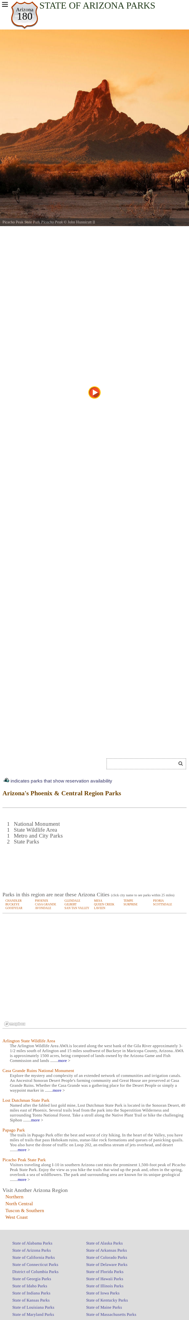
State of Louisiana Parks (33, 1307)
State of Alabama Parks (32, 1243)
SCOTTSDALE (162, 904)
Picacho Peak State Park (24, 1159)
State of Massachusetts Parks (111, 1314)
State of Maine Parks (104, 1307)
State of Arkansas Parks (106, 1250)
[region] (94, 971)
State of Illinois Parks (105, 1286)
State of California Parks (33, 1257)
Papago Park (13, 1130)
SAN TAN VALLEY (76, 908)
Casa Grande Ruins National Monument (38, 1070)
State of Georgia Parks (31, 1278)
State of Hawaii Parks (104, 1278)
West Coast (16, 1217)
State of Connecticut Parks (35, 1264)
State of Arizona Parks (31, 1250)
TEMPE (128, 900)
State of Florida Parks (105, 1271)
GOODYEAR (13, 908)
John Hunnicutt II (81, 222)
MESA (98, 900)
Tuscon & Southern (24, 1210)
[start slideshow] (94, 392)
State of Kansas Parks (31, 1300)
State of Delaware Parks (106, 1264)
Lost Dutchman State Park (25, 1100)
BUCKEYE (12, 904)
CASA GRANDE (45, 904)
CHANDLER (13, 900)
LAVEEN (99, 908)
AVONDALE (43, 908)
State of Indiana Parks (31, 1293)
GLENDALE (72, 900)
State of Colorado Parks (106, 1257)
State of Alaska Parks (104, 1243)
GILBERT (70, 904)
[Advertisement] (144, 852)
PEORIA (158, 900)
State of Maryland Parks (33, 1314)
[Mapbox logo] (15, 1024)
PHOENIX (41, 900)
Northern (14, 1196)
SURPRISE (131, 904)
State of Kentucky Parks (107, 1300)
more (62, 1060)
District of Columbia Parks (35, 1271)
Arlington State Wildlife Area (28, 1040)
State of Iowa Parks (103, 1293)
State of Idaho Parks (29, 1286)
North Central (19, 1203)
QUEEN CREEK (104, 904)
